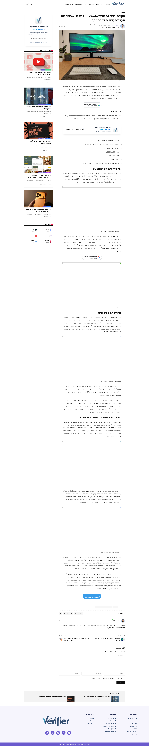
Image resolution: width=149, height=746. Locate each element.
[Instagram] (46, 235)
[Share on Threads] (64, 613)
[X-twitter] (63, 733)
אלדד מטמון (114, 25)
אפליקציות (43, 69)
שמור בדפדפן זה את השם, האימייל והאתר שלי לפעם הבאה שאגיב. (107, 678)
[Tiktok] (46, 241)
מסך (103, 606)
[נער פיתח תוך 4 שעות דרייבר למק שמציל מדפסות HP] (38, 130)
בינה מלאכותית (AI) (42, 104)
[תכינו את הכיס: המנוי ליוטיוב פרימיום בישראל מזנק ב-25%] (38, 62)
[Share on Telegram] (68, 613)
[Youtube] (31, 235)
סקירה (100, 606)
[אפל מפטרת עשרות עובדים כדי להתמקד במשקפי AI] (38, 96)
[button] (33, 4)
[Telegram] (31, 241)
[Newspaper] (47, 733)
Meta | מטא (49, 172)
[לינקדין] (59, 621)
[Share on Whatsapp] (71, 613)
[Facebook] (46, 230)
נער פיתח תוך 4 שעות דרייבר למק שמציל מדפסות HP (40, 142)
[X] (31, 230)
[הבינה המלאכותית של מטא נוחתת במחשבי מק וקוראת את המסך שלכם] (38, 164)
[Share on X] (75, 613)
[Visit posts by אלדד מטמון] (122, 26)
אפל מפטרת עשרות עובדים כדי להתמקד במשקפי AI (38, 108)
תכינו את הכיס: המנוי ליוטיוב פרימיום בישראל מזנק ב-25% (40, 73)
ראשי (96, 606)
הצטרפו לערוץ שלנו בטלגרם (91, 597)
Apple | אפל (49, 104)
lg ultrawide (108, 606)
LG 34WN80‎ (115, 606)
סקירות (123, 12)
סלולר (44, 206)
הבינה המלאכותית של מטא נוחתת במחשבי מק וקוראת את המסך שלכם (39, 176)
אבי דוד (50, 116)
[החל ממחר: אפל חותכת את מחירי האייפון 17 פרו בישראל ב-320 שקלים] (38, 198)
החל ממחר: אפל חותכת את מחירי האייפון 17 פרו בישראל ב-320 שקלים (38, 210)
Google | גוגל (48, 69)
